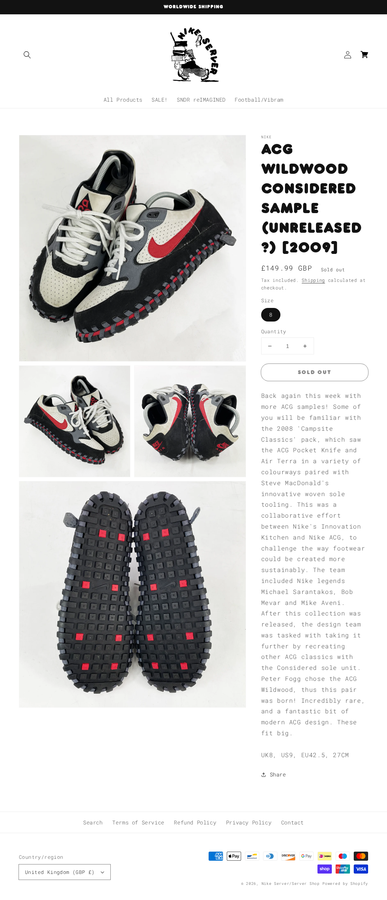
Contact (292, 822)
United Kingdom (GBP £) (60, 872)
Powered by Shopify (345, 883)
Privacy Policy (248, 822)
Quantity (273, 331)
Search (93, 822)
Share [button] (278, 774)
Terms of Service (138, 822)
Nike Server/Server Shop (291, 883)
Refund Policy (195, 822)
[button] (27, 54)
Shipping (313, 280)
